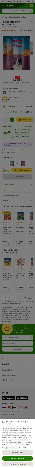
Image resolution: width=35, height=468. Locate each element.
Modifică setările (17, 452)
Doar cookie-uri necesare (18, 464)
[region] (17, 443)
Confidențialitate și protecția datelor (17, 448)
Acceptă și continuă (17, 458)
